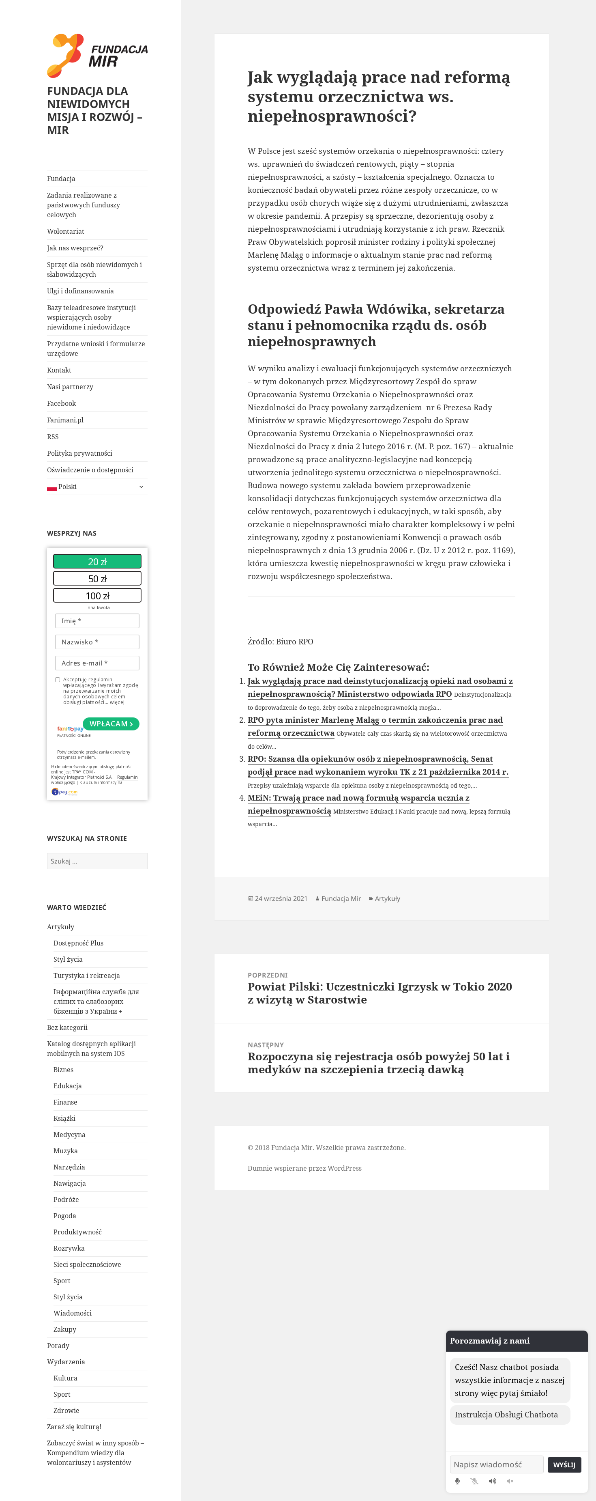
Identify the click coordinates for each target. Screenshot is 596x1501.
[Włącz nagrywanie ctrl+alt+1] (457, 1481)
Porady (58, 1345)
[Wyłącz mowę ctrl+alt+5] (510, 1481)
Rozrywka (69, 1248)
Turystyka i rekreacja (87, 975)
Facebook (61, 403)
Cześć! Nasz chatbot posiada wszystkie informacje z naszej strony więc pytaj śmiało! (510, 1380)
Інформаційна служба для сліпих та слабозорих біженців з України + (96, 1001)
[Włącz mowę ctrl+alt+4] (493, 1481)
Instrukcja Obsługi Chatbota (506, 1414)
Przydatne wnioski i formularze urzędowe (96, 348)
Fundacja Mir (341, 898)
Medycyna (70, 1134)
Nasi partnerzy (70, 386)
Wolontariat (65, 231)
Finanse (65, 1102)
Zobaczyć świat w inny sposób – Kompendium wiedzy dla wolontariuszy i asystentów (95, 1453)
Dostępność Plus (78, 943)
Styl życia (68, 959)
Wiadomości (73, 1313)
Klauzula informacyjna (100, 782)
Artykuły (60, 926)
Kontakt (59, 370)
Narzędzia (69, 1167)
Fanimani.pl (65, 420)
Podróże (66, 1199)
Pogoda (65, 1215)
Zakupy (65, 1329)
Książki (64, 1118)
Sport (62, 1280)
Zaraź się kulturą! (74, 1426)
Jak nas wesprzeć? (75, 247)
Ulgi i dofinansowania (80, 290)
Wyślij (564, 1464)
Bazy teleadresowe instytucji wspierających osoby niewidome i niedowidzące (91, 317)
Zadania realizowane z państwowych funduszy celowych (83, 205)
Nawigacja (70, 1183)
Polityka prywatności (79, 453)
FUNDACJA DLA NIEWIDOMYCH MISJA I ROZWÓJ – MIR (95, 110)
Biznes (63, 1069)
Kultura (65, 1378)
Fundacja (61, 178)
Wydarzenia (66, 1361)
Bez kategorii (67, 1027)
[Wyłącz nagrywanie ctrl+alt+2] (474, 1481)
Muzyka (66, 1150)
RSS (53, 436)
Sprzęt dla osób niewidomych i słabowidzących (94, 269)
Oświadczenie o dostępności (90, 469)
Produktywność (78, 1232)
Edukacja (68, 1085)
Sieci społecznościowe (87, 1264)
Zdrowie (66, 1410)
